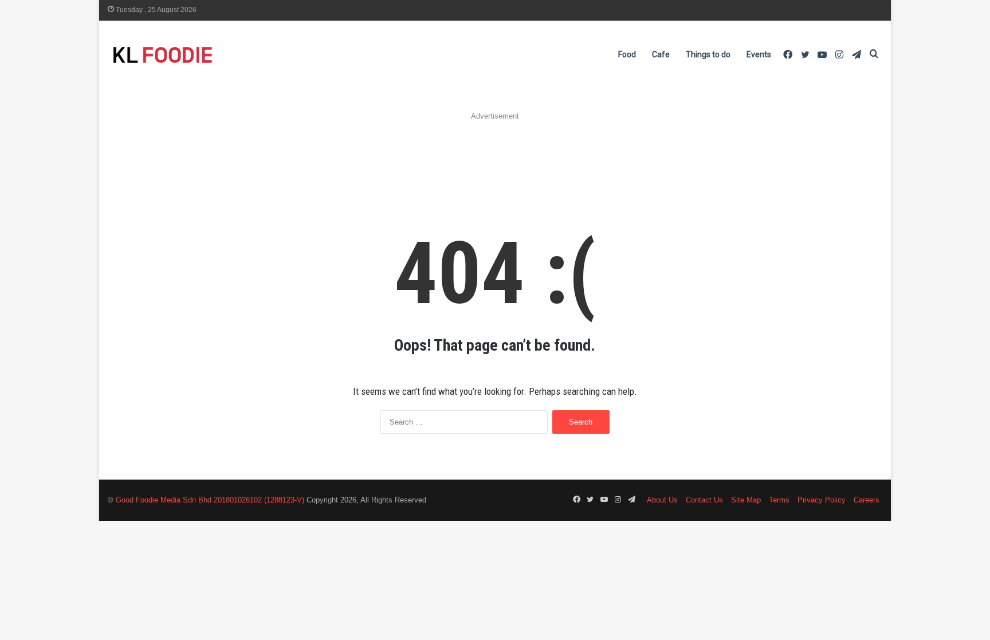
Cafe (661, 54)
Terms (779, 500)
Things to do (708, 54)
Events (759, 54)
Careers (866, 500)
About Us (662, 500)
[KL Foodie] (208, 55)
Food (627, 54)
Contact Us (704, 500)
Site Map (746, 500)
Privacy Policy (822, 500)
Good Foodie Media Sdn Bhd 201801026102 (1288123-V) (210, 500)
